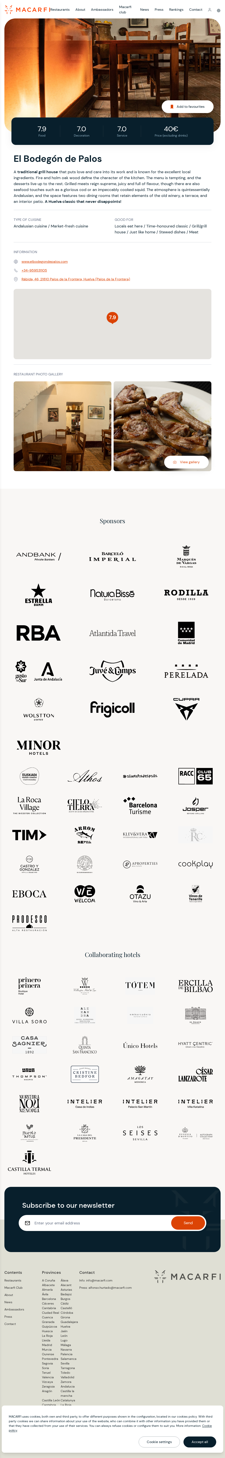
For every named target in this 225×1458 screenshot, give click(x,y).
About (80, 9)
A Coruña (48, 1280)
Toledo (65, 1373)
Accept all (200, 1442)
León (64, 1336)
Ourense (48, 1354)
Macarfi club (125, 9)
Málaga (66, 1345)
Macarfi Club (13, 1288)
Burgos (65, 1299)
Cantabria (49, 1308)
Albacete (48, 1285)
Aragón (47, 1391)
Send (188, 1223)
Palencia (67, 1354)
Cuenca (47, 1317)
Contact (195, 9)
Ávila (45, 1294)
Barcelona (49, 1299)
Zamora (66, 1382)
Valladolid (67, 1377)
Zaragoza (48, 1386)
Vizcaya (47, 1382)
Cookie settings (159, 1442)
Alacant (66, 1285)
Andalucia (68, 1386)
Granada (48, 1322)
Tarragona (68, 1368)
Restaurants (60, 9)
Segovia (47, 1363)
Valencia (48, 1377)
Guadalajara (69, 1322)
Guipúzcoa (49, 1326)
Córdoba (67, 1313)
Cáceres (48, 1303)
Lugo (64, 1340)
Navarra (66, 1350)
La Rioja (47, 1336)
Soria (45, 1368)
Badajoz (66, 1294)
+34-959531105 (34, 270)
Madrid (47, 1345)
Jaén (64, 1331)
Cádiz (65, 1303)
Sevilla (65, 1363)
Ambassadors (102, 9)
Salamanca (68, 1359)
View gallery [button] (190, 462)
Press (159, 9)
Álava (64, 1280)
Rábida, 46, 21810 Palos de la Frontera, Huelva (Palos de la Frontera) (76, 279)
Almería (47, 1290)
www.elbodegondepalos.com (45, 261)
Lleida (46, 1340)
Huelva (65, 1326)
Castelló (66, 1308)
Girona (65, 1317)
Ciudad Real (50, 1313)
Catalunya (68, 1400)
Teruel (46, 1373)
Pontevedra (50, 1359)
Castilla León (51, 1400)
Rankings (176, 9)
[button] (209, 9)
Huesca (47, 1331)
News (144, 9)
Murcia (47, 1350)
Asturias (66, 1290)
